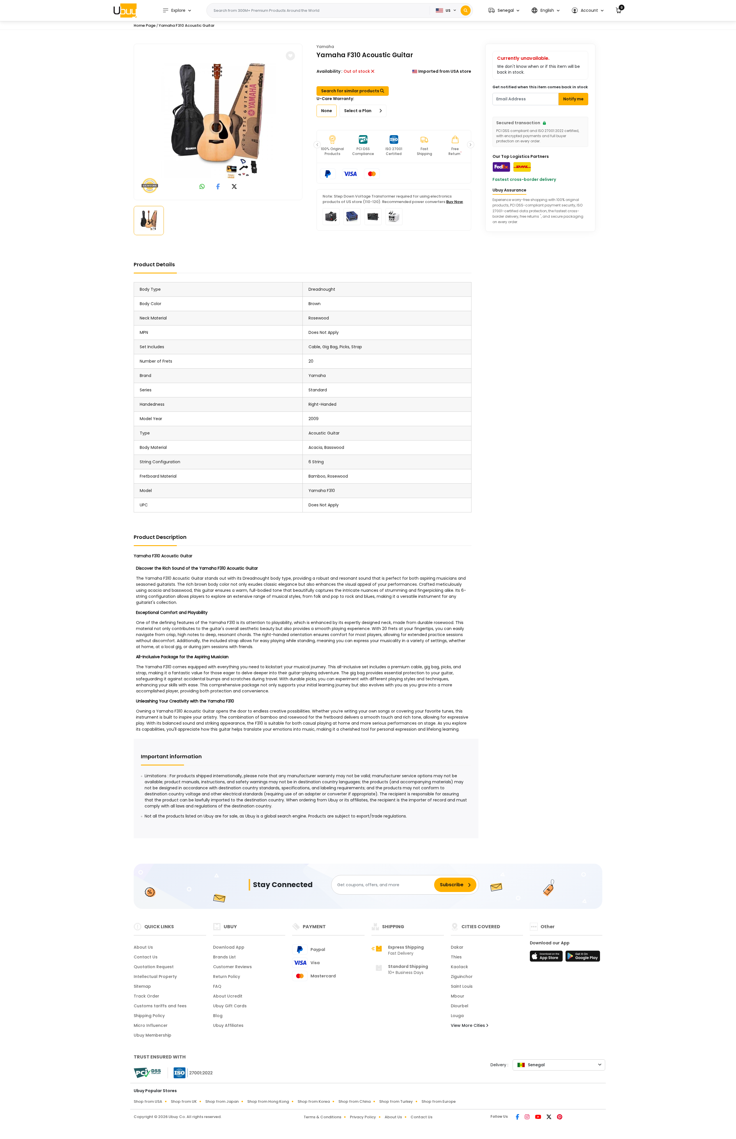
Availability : (329, 71)
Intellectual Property (155, 976)
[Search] (466, 10)
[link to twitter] (234, 187)
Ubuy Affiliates (228, 1025)
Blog (218, 1016)
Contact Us (146, 957)
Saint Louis (462, 986)
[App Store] (547, 958)
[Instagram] (527, 1117)
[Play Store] (583, 958)
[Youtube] (538, 1117)
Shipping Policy (149, 1016)
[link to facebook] (218, 187)
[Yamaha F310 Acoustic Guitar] (218, 120)
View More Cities (468, 1025)
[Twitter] (549, 1117)
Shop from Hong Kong (268, 1101)
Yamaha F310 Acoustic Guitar (186, 25)
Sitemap (142, 986)
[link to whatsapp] (202, 187)
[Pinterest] (560, 1117)
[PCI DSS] (147, 1073)
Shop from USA (148, 1101)
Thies (456, 957)
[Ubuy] (125, 10)
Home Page (145, 25)
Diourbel (459, 1006)
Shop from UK (184, 1101)
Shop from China (354, 1101)
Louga (457, 1016)
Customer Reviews (232, 967)
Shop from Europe (438, 1101)
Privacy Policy (363, 1117)
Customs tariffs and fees (160, 1006)
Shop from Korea (314, 1101)
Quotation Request (154, 967)
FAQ (217, 986)
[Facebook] (517, 1117)
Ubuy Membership (152, 1035)
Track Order (146, 996)
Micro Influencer (151, 1025)
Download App (228, 947)
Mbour (457, 996)
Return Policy (226, 976)
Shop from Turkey (396, 1101)
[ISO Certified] (190, 1072)
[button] (504, 10)
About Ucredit (227, 996)
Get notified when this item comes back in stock (540, 87)
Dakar (457, 947)
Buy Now (454, 201)
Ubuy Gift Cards (230, 1006)
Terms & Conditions (322, 1117)
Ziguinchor (462, 976)
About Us (143, 947)
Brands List (224, 957)
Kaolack (459, 967)
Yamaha (325, 46)
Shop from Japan (222, 1101)
